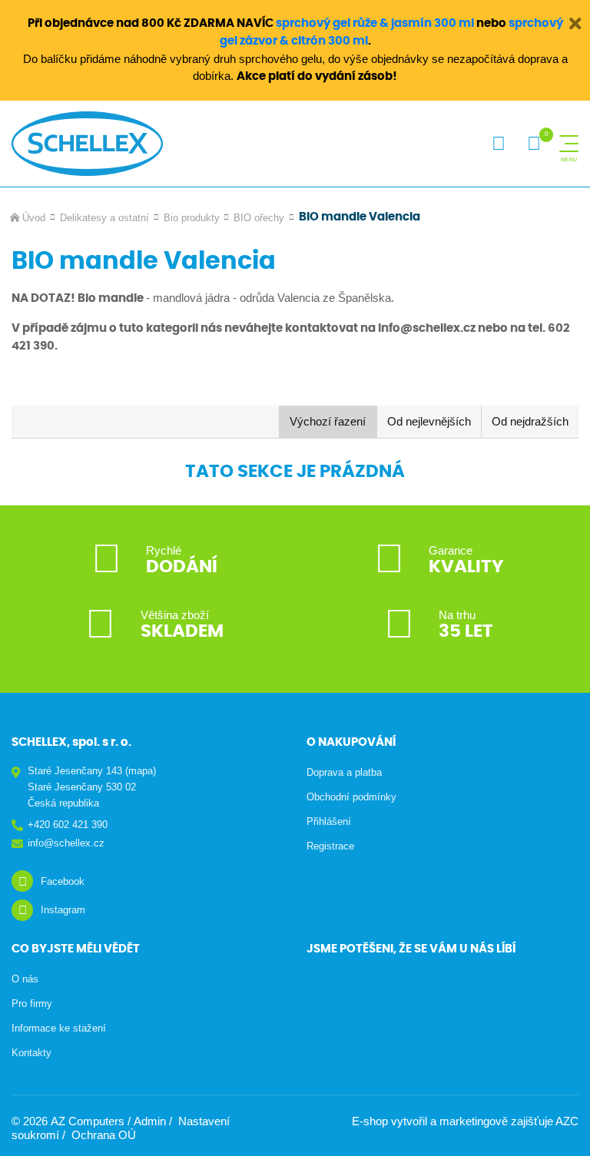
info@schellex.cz (66, 843)
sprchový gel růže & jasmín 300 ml (375, 23)
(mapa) (140, 771)
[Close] (574, 22)
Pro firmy (32, 1003)
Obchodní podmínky (351, 797)
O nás (25, 979)
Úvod (33, 218)
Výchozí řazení (328, 421)
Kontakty (31, 1052)
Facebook (63, 881)
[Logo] (87, 143)
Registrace (330, 846)
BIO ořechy (259, 218)
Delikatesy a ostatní (104, 218)
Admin (150, 1121)
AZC (566, 1121)
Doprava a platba (344, 772)
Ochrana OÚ (103, 1134)
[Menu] (569, 144)
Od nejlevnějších (429, 421)
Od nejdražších (530, 421)
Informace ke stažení (59, 1028)
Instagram (63, 910)
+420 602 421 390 (68, 824)
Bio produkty (192, 218)
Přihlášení (329, 821)
